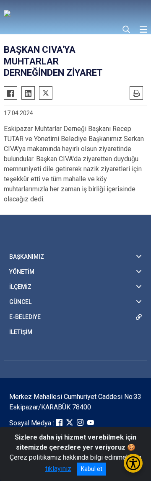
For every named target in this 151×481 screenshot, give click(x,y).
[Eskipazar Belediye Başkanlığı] (58, 12)
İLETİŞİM (20, 332)
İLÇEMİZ (20, 286)
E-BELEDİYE (25, 317)
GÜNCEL (20, 301)
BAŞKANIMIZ (26, 256)
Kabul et (91, 469)
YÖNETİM (21, 271)
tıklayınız (58, 469)
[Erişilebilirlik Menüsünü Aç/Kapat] (133, 463)
